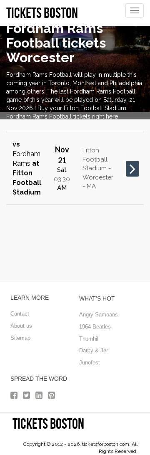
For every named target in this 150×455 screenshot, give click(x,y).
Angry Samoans (98, 314)
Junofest (89, 362)
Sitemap (20, 338)
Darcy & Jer (93, 350)
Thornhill (89, 339)
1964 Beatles (95, 327)
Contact (19, 314)
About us (21, 326)
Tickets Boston (48, 423)
